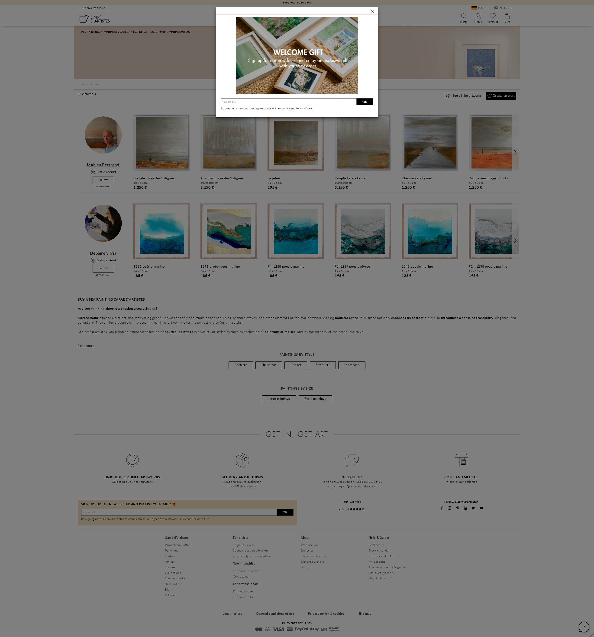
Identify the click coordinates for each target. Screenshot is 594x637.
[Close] (372, 11)
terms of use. (304, 108)
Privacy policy (281, 108)
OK (364, 102)
